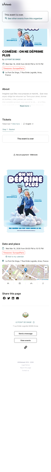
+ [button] (46, 267)
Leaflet (38, 279)
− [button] (46, 271)
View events (25, 340)
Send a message (25, 333)
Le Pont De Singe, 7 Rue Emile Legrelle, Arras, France (26, 261)
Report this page (25, 368)
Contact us (25, 370)
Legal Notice (26, 365)
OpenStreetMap (45, 279)
